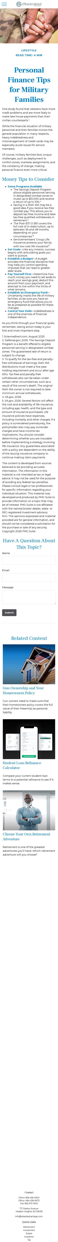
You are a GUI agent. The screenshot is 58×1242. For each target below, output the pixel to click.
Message (7, 587)
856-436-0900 (33, 1197)
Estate (29, 1233)
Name (6, 553)
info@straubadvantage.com (29, 1216)
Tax (29, 1240)
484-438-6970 (32, 1200)
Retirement (29, 1227)
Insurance (29, 1236)
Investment (29, 1230)
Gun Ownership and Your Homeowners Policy (23, 690)
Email (5, 570)
